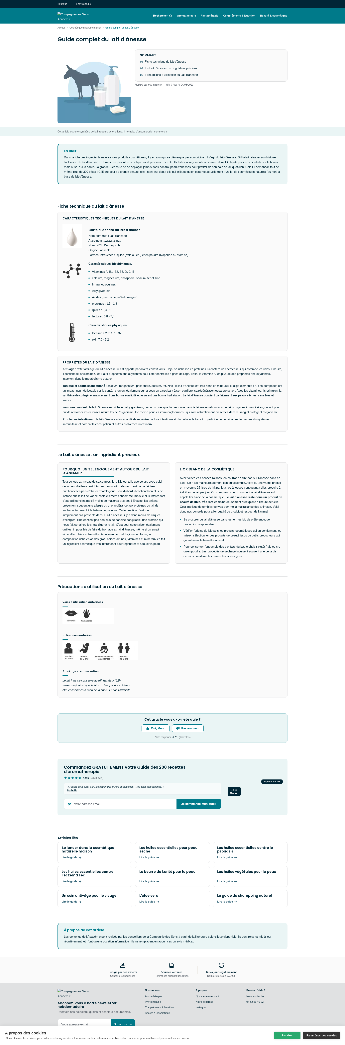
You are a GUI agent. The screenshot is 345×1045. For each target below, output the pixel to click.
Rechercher (160, 15)
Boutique (62, 4)
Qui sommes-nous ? (207, 996)
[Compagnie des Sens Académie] (79, 16)
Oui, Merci (158, 728)
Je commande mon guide (198, 803)
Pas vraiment (190, 728)
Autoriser (287, 1035)
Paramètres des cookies (321, 1035)
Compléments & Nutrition (239, 15)
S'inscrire (120, 1024)
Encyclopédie (83, 4)
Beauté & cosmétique (273, 15)
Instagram (201, 1007)
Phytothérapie (209, 15)
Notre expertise (204, 1001)
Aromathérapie (186, 15)
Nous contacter (255, 996)
